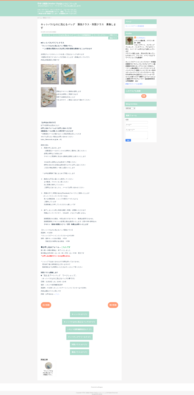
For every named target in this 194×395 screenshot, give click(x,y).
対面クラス (113, 35)
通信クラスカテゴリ (79, 352)
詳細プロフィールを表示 (134, 84)
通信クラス (113, 38)
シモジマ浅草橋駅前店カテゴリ (79, 329)
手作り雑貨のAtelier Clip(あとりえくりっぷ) (57, 4)
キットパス (46, 35)
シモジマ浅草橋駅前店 (83, 35)
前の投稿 (113, 305)
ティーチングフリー (100, 35)
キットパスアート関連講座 (134, 26)
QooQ (100, 394)
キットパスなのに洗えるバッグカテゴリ (79, 322)
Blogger (100, 387)
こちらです (66, 247)
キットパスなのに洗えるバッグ (63, 35)
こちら (57, 294)
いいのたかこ (141, 38)
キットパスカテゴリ (79, 314)
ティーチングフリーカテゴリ (79, 337)
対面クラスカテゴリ (79, 344)
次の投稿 (46, 305)
